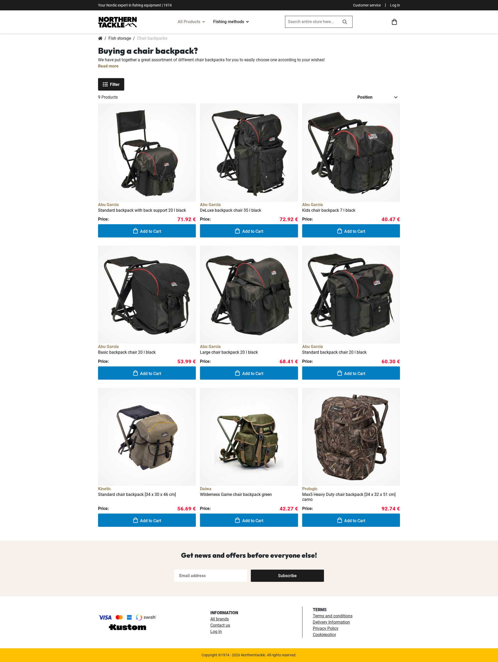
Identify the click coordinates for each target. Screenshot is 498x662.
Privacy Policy (325, 628)
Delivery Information (331, 622)
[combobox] (311, 22)
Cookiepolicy (324, 634)
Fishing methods (228, 21)
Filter (115, 84)
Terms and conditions (332, 615)
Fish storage (119, 38)
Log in (395, 5)
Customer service (367, 5)
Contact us (220, 625)
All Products (189, 21)
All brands (219, 619)
